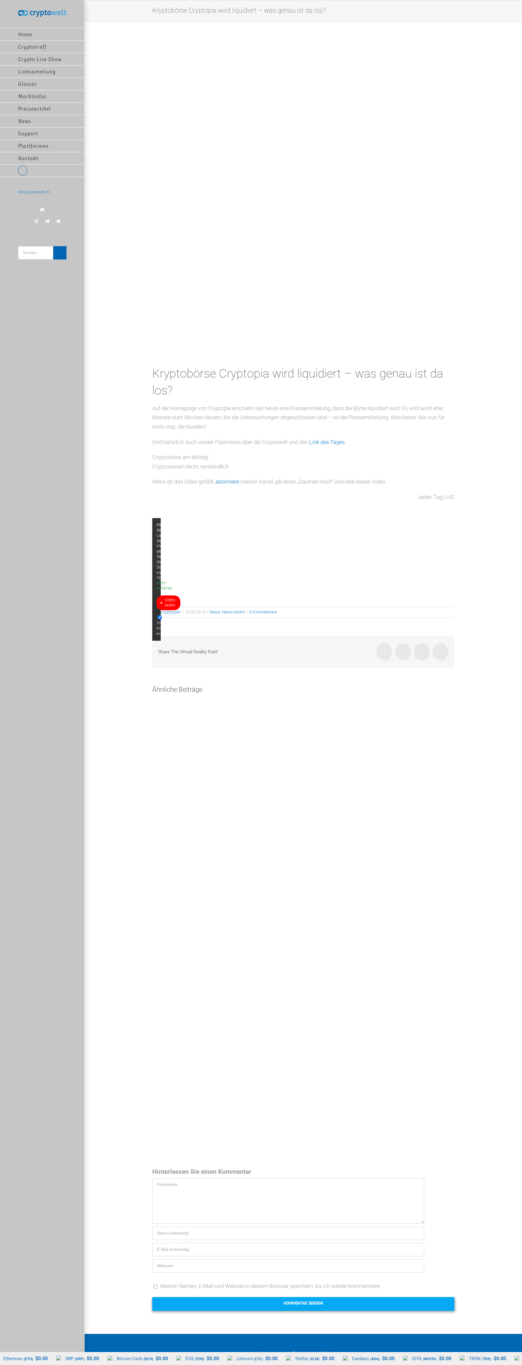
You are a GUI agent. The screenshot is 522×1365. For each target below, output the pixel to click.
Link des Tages (327, 442)
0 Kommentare (263, 612)
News (215, 612)
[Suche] (42, 171)
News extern (233, 612)
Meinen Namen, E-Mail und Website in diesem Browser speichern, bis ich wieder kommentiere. (270, 1286)
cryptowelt (171, 612)
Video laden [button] (170, 602)
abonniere (227, 481)
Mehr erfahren (164, 586)
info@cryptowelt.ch (34, 192)
